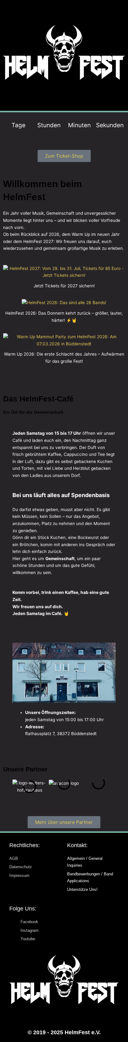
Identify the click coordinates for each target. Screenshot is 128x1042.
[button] (64, 95)
